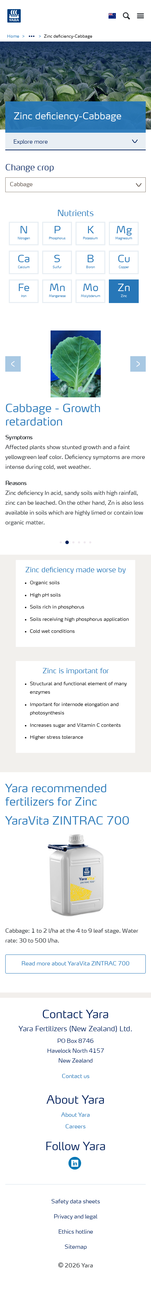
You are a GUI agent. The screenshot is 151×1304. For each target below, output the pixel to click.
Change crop (29, 168)
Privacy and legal (75, 1217)
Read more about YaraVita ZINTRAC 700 (75, 964)
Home (13, 36)
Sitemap (76, 1247)
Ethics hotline (75, 1232)
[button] (13, 364)
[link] (24, 233)
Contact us (76, 1076)
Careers (75, 1127)
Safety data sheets (75, 1202)
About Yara (75, 1115)
